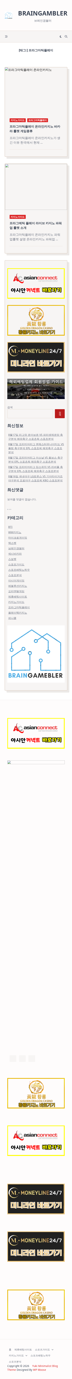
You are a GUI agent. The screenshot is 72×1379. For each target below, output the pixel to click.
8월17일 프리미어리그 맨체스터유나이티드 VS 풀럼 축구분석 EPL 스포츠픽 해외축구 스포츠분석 (36, 448)
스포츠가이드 (16, 564)
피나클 (12, 618)
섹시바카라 (15, 553)
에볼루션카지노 (17, 586)
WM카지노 (14, 532)
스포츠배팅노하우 (19, 570)
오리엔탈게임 (16, 591)
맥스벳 (12, 543)
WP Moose (39, 1370)
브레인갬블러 (16, 548)
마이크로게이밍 (17, 537)
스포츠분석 (15, 575)
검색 (10, 407)
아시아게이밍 (16, 580)
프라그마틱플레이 (37, 120)
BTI (10, 527)
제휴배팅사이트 (17, 596)
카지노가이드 (18, 120)
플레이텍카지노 (17, 612)
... (41, 142)
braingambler (42, 13)
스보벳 (12, 559)
